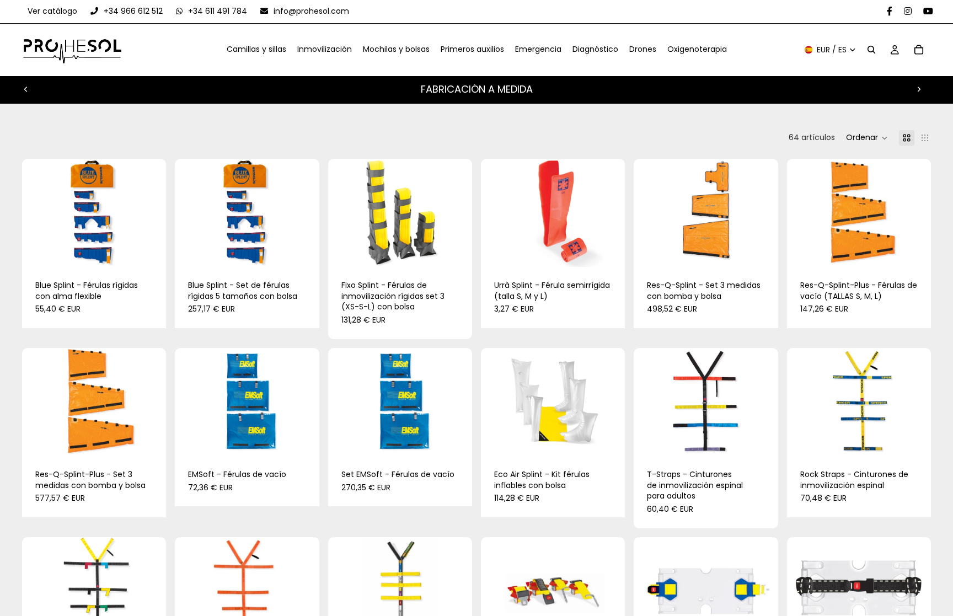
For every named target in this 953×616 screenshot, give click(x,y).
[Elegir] (149, 250)
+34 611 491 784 (217, 11)
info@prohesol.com (310, 11)
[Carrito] (919, 50)
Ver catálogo (53, 11)
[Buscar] (871, 50)
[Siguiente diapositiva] (919, 89)
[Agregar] (302, 250)
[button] (867, 138)
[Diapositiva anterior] (26, 89)
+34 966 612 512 (133, 11)
